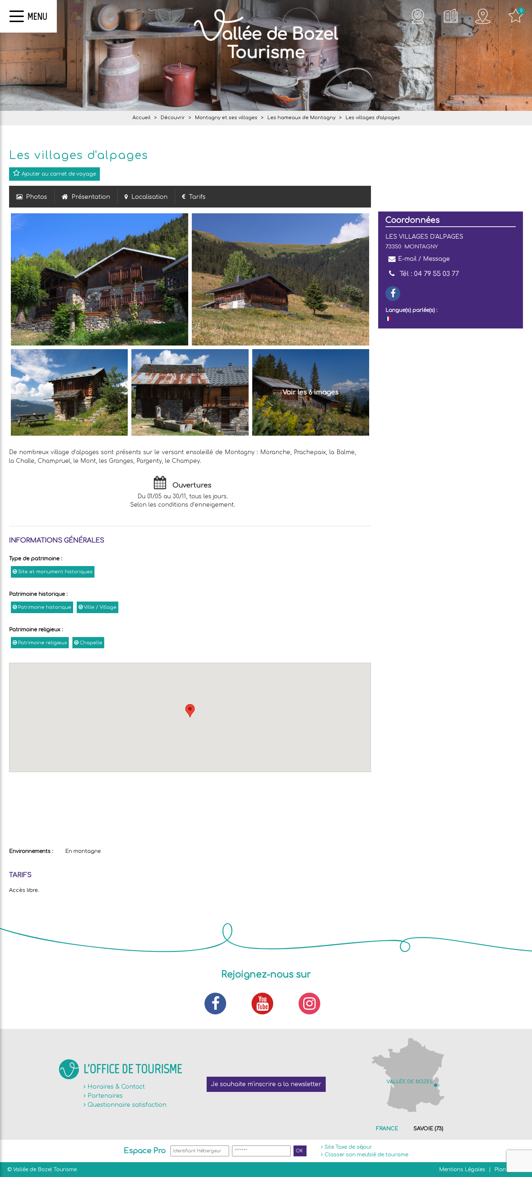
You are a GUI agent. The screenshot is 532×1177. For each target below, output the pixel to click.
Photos (36, 197)
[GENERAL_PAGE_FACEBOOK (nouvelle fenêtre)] (392, 293)
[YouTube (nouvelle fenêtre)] (266, 1003)
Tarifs (197, 197)
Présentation (91, 197)
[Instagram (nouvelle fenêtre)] (313, 1003)
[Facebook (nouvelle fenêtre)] (218, 1003)
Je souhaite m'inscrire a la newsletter (266, 1084)
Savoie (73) (428, 1128)
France (387, 1128)
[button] (190, 710)
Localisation (149, 197)
